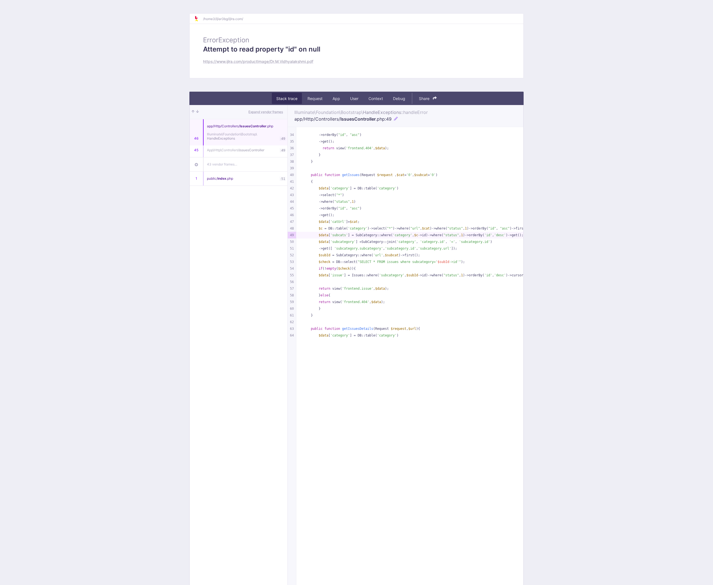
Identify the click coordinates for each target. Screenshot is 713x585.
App (336, 98)
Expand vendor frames (265, 112)
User (354, 98)
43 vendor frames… (222, 164)
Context (375, 98)
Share (425, 98)
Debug (399, 98)
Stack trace (286, 98)
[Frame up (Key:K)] (193, 111)
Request (315, 98)
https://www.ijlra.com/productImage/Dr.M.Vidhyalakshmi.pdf (258, 61)
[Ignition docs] (198, 18)
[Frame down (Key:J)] (197, 111)
